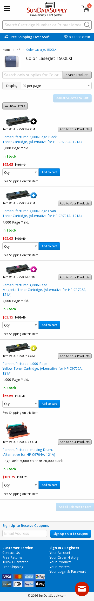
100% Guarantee (15, 562)
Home (6, 50)
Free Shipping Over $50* (30, 37)
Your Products (60, 562)
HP (18, 50)
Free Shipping (12, 567)
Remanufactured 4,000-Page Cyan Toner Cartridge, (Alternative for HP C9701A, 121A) (42, 213)
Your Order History (64, 557)
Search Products (77, 75)
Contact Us (11, 552)
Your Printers (59, 567)
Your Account (59, 552)
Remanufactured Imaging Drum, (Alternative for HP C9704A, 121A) (28, 452)
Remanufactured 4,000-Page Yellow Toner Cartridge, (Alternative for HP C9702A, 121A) (42, 368)
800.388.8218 (79, 37)
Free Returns (12, 557)
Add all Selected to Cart (72, 98)
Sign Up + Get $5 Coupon (71, 534)
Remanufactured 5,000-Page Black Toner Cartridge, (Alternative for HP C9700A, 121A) (42, 139)
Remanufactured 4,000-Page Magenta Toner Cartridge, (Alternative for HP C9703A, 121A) (44, 290)
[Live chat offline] (82, 589)
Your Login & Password (67, 571)
